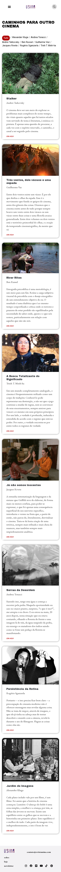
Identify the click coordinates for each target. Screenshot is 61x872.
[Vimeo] (36, 865)
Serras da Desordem (20, 590)
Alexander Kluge (20, 37)
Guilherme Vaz (42, 42)
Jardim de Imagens (19, 786)
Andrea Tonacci (38, 37)
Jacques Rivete (10, 45)
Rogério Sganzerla (29, 45)
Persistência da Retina (22, 689)
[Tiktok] (46, 865)
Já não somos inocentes (23, 485)
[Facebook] (31, 865)
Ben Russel (27, 42)
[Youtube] (41, 865)
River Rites (14, 277)
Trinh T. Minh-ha (48, 45)
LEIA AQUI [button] (10, 136)
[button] (9, 6)
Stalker (11, 98)
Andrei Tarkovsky (10, 42)
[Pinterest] (51, 865)
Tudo (6, 38)
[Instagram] (26, 865)
